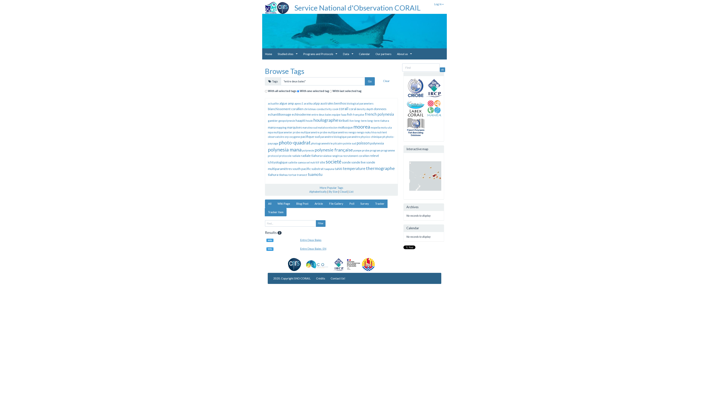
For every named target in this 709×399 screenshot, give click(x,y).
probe (365, 150)
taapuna (329, 168)
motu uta (386, 127)
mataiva (323, 127)
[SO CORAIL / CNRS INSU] (275, 6)
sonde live (358, 162)
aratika (308, 103)
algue (283, 103)
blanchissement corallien (286, 109)
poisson (363, 143)
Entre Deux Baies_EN (313, 248)
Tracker (379, 203)
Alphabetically (318, 191)
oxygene (294, 136)
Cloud (343, 191)
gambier (273, 120)
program (375, 150)
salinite (292, 162)
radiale (296, 155)
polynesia (377, 143)
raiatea (326, 155)
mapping (281, 127)
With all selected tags (282, 91)
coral (352, 109)
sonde (346, 162)
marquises (294, 127)
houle (309, 120)
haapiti (300, 120)
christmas (310, 109)
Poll (351, 203)
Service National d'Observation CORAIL (357, 8)
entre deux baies (321, 114)
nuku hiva (370, 132)
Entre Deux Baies (310, 240)
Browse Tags (284, 71)
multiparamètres (338, 132)
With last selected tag (347, 91)
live (351, 120)
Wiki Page (284, 203)
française (358, 114)
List (351, 191)
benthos (340, 103)
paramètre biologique (333, 136)
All (269, 203)
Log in (438, 4)
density (361, 109)
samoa (302, 162)
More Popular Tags (331, 187)
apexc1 (298, 103)
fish (349, 114)
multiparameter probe (286, 132)
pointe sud (349, 143)
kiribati (344, 120)
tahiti (338, 169)
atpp (316, 103)
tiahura (273, 175)
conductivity (324, 109)
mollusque (345, 127)
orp (287, 136)
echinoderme (301, 114)
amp (291, 103)
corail (343, 108)
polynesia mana (285, 149)
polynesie (308, 150)
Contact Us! (338, 278)
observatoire (276, 136)
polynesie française (334, 149)
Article (319, 203)
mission (333, 127)
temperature (354, 168)
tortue (292, 174)
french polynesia (379, 114)
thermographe (380, 168)
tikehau (283, 174)
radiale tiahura (311, 156)
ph (383, 136)
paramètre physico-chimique (364, 136)
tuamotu (315, 174)
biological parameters (360, 103)
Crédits (320, 278)
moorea (361, 127)
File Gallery (336, 203)
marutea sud (309, 127)
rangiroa (337, 155)
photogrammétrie (322, 143)
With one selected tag (314, 91)
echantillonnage (279, 114)
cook (335, 109)
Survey (364, 203)
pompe (357, 150)
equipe (336, 114)
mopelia (375, 127)
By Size (333, 191)
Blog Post (302, 203)
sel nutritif (312, 162)
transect (302, 174)
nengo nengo (356, 132)
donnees (380, 109)
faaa (343, 114)
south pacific (301, 169)
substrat (317, 169)
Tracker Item (275, 212)
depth (369, 109)
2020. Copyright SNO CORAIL (292, 278)
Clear (386, 81)
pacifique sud (310, 136)
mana (272, 127)
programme (388, 150)
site (322, 162)
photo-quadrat (295, 142)
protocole (285, 155)
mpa (270, 132)
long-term (360, 120)
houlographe (325, 120)
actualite (273, 103)
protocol (273, 155)
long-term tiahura (378, 120)
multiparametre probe (314, 132)
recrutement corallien (356, 155)
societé (333, 161)
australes (327, 103)
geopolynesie (286, 120)
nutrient (382, 132)
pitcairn (338, 143)
